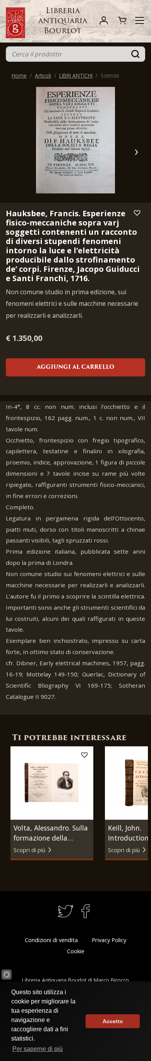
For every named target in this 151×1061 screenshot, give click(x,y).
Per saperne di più (37, 1049)
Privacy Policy (109, 940)
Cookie (75, 951)
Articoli (43, 75)
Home (19, 75)
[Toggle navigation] (139, 20)
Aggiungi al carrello (75, 367)
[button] (136, 152)
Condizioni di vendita (51, 940)
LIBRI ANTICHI (76, 75)
